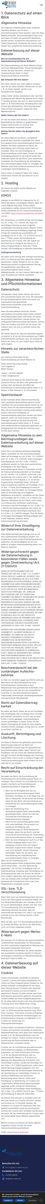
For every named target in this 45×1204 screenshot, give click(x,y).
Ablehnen (20, 1200)
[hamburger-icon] (41, 5)
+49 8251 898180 (11, 1175)
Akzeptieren (8, 1200)
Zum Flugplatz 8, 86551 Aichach (16, 1167)
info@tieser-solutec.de (13, 1179)
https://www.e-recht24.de (17, 1132)
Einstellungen (32, 1200)
